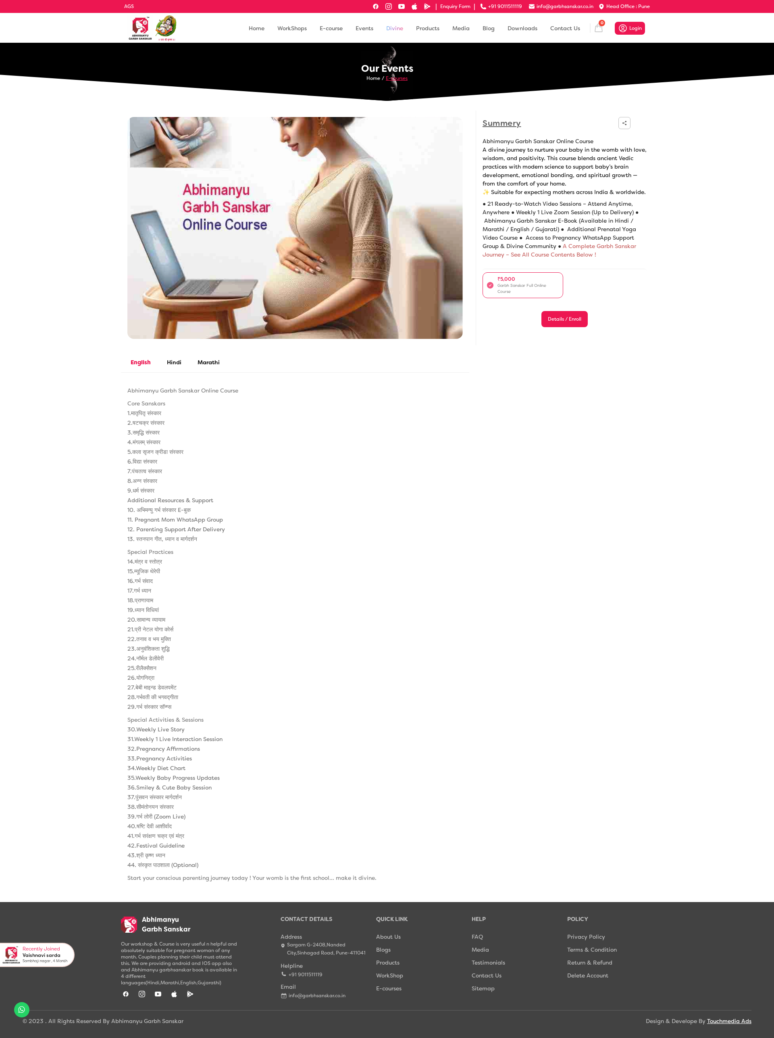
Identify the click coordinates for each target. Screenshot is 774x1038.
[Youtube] (401, 6)
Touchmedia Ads (729, 1021)
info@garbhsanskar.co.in (317, 995)
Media (461, 28)
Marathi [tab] (209, 362)
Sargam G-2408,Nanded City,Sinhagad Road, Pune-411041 (326, 949)
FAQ (477, 936)
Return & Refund (589, 962)
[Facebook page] (376, 6)
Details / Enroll (564, 319)
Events (364, 28)
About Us (388, 936)
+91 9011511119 (305, 974)
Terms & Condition (592, 949)
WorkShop (389, 975)
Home (256, 28)
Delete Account (587, 975)
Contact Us (565, 28)
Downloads (522, 28)
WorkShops (292, 28)
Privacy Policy (586, 936)
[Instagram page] (388, 6)
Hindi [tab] (174, 362)
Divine (394, 28)
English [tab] (141, 362)
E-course (331, 28)
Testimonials (488, 962)
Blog (489, 28)
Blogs (383, 949)
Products (427, 28)
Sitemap (483, 988)
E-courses (397, 78)
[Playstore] (427, 6)
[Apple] (414, 6)
